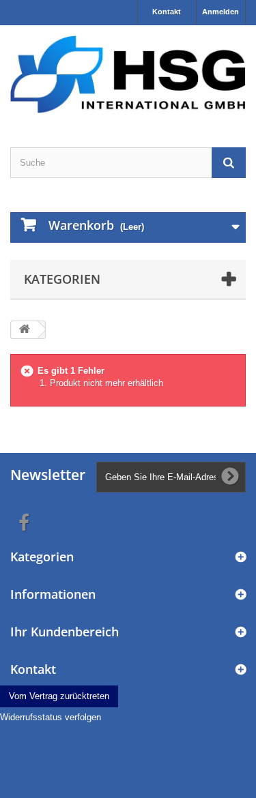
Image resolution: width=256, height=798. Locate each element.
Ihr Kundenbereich (64, 631)
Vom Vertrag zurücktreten (59, 696)
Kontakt (166, 12)
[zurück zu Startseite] (25, 329)
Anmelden (220, 12)
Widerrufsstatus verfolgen (50, 717)
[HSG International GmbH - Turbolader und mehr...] (128, 74)
